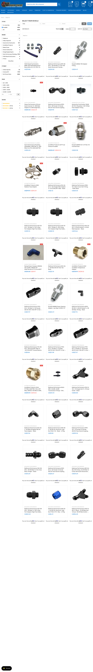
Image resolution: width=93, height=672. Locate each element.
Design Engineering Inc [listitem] (8, 52)
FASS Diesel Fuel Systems (30, 62)
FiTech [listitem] (4, 58)
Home (2, 17)
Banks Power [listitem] (6, 47)
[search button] (59, 4)
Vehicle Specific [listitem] (7, 69)
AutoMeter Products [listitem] (8, 45)
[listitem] (11, 83)
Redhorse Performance (54, 62)
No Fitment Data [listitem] (7, 74)
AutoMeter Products (53, 143)
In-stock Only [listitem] (6, 25)
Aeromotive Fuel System (78, 102)
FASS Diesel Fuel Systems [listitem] (9, 56)
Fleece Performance (29, 102)
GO (18, 94)
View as (58, 29)
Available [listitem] (5, 27)
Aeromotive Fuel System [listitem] (9, 43)
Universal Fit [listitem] (6, 72)
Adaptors (8, 17)
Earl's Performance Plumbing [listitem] (10, 54)
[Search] (43, 4)
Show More (10, 61)
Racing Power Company (30, 264)
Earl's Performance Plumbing (32, 143)
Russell (74, 62)
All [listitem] (3, 29)
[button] (83, 4)
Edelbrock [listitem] (5, 38)
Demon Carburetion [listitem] (7, 49)
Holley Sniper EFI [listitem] (7, 40)
